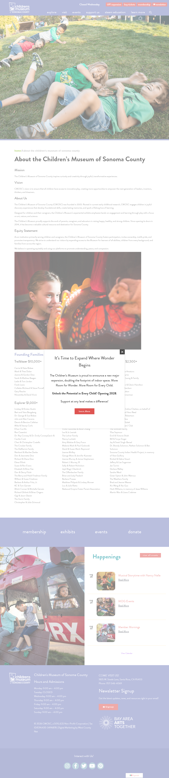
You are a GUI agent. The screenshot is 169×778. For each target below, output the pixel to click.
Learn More (84, 411)
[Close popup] (122, 351)
